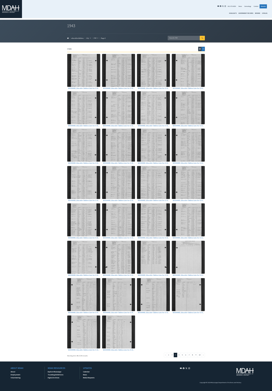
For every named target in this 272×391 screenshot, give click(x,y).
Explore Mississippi (54, 372)
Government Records (245, 13)
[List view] (203, 49)
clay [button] (87, 38)
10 (199, 355)
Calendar (86, 372)
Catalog (264, 13)
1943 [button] (95, 38)
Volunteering (15, 378)
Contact (256, 6)
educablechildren (77, 38)
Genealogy (247, 6)
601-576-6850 (232, 6)
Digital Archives (53, 378)
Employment (15, 375)
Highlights (233, 13)
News (240, 6)
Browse (257, 13)
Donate (263, 6)
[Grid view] (200, 49)
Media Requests (88, 378)
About (13, 372)
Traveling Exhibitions (55, 375)
